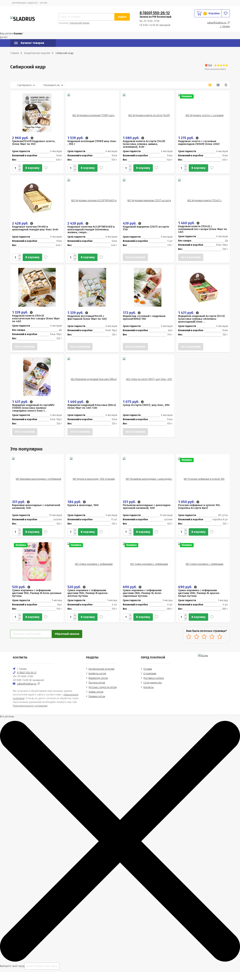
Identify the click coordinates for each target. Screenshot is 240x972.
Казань (225, 26)
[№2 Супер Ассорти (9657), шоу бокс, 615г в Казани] (147, 376)
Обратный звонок (67, 634)
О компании (149, 673)
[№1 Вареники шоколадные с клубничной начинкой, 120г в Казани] (37, 476)
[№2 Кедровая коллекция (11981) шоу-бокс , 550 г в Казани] (92, 112)
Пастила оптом (97, 682)
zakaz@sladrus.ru (217, 22)
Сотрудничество (152, 682)
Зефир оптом (96, 691)
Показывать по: (52, 85)
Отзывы (147, 668)
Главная (14, 53)
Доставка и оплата (153, 678)
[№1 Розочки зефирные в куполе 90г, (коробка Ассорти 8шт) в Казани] (203, 476)
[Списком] (218, 85)
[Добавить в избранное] (44, 168)
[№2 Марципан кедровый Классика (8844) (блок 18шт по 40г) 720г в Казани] (92, 376)
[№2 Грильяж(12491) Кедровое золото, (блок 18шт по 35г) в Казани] (37, 112)
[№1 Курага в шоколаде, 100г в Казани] (92, 476)
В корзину (32, 168)
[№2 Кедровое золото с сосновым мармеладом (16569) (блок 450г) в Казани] (203, 112)
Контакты (148, 687)
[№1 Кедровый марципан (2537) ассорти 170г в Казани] (147, 197)
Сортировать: (24, 85)
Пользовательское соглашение (30, 705)
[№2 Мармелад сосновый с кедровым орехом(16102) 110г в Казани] (147, 287)
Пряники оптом (97, 696)
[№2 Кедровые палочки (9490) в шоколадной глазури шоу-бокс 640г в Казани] (37, 197)
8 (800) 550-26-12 (155, 12)
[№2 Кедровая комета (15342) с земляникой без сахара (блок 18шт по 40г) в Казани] (203, 197)
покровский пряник (79, 23)
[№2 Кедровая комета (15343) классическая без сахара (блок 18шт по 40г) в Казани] (37, 287)
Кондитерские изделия (101, 668)
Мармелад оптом (98, 678)
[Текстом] (226, 85)
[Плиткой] (210, 85)
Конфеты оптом (97, 673)
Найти (122, 17)
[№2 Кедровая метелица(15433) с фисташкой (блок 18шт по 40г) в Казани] (92, 287)
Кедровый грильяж (22, 75)
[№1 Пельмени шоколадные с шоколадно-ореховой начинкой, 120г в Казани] (147, 476)
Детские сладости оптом (103, 687)
